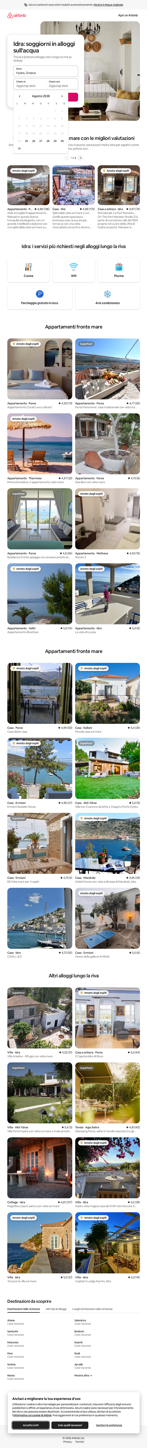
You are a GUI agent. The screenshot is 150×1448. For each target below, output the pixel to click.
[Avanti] (80, 158)
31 (19, 148)
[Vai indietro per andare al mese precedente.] (20, 96)
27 (40, 141)
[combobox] (45, 73)
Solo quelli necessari (70, 1425)
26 (33, 141)
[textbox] (29, 86)
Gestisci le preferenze (109, 1425)
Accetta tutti (31, 1425)
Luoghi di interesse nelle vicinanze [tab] (92, 1309)
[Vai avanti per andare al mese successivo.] (62, 96)
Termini (79, 1441)
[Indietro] (67, 158)
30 (62, 141)
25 (26, 141)
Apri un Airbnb (128, 15)
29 (55, 141)
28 (47, 141)
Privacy (67, 1441)
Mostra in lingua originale (108, 4)
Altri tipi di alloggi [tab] (56, 1309)
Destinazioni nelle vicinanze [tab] (23, 1309)
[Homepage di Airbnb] (16, 15)
